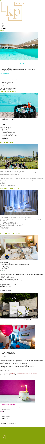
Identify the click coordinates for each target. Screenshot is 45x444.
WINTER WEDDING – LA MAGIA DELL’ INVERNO (10, 188)
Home (2, 23)
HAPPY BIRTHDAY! (4, 378)
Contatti (2, 26)
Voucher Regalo (3, 292)
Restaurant (3, 24)
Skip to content (2, 0)
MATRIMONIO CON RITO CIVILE (7, 142)
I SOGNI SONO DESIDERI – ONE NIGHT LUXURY (10, 233)
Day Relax (2, 30)
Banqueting (3, 25)
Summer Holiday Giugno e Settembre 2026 (8, 91)
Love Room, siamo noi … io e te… (6, 324)
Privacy (10, 441)
